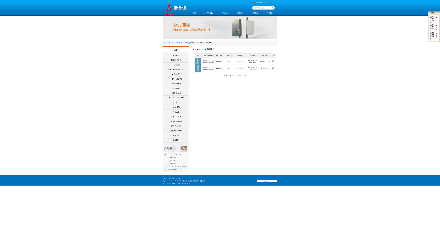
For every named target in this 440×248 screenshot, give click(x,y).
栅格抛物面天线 (176, 131)
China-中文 (259, 3)
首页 (194, 13)
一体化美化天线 (176, 79)
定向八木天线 (176, 116)
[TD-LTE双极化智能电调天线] (198, 64)
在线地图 (178, 178)
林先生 (436, 19)
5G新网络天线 (176, 60)
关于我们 (166, 178)
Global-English (270, 3)
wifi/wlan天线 (176, 84)
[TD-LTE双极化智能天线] (198, 71)
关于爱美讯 (209, 13)
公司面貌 (255, 13)
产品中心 (224, 13)
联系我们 (270, 13)
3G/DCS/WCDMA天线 (176, 98)
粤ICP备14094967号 (184, 183)
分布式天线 (176, 102)
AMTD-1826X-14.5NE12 (252, 61)
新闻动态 (240, 13)
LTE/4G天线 (176, 93)
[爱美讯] (273, 62)
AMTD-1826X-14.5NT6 (252, 68)
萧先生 (436, 28)
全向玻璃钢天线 (176, 121)
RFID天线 (176, 107)
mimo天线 (176, 88)
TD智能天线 (176, 74)
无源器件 (176, 140)
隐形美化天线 (176, 126)
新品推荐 (176, 55)
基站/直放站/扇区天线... (176, 69)
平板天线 (176, 112)
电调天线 (176, 65)
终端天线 (176, 135)
